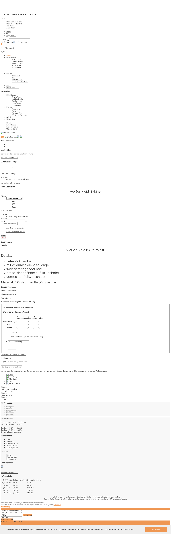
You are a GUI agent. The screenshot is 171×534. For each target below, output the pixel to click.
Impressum (11, 459)
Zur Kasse (10, 26)
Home (8, 123)
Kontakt (9, 455)
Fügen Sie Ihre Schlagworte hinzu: (14, 362)
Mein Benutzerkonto (14, 22)
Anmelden (10, 28)
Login (8, 32)
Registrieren (11, 36)
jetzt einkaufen (7, 519)
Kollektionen (11, 125)
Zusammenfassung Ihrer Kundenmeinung (25, 337)
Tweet (3, 235)
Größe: (4, 196)
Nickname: (13, 332)
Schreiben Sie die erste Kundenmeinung (17, 154)
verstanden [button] (156, 529)
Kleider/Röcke (12, 127)
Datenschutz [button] (129, 529)
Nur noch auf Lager (9, 158)
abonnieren (27, 515)
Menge (4, 219)
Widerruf (10, 441)
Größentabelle (9, 473)
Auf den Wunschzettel (15, 228)
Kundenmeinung (15, 342)
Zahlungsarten (12, 447)
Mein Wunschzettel (14, 24)
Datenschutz (11, 457)
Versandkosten (24, 179)
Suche (3, 40)
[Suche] (8, 40)
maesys (57, 505)
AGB (8, 439)
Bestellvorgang (12, 443)
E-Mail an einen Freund (15, 232)
